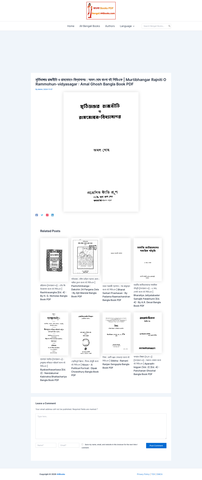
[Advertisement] (101, 48)
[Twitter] (42, 215)
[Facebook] (37, 215)
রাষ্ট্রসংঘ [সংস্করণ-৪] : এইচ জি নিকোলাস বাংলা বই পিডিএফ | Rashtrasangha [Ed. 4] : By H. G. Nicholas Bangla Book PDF (53, 292)
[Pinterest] (47, 215)
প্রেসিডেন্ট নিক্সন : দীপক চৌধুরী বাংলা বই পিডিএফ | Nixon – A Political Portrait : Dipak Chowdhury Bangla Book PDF (85, 368)
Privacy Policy (143, 474)
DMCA (159, 474)
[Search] (169, 26)
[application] (133, 26)
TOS (153, 474)
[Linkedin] (52, 215)
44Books (61, 474)
